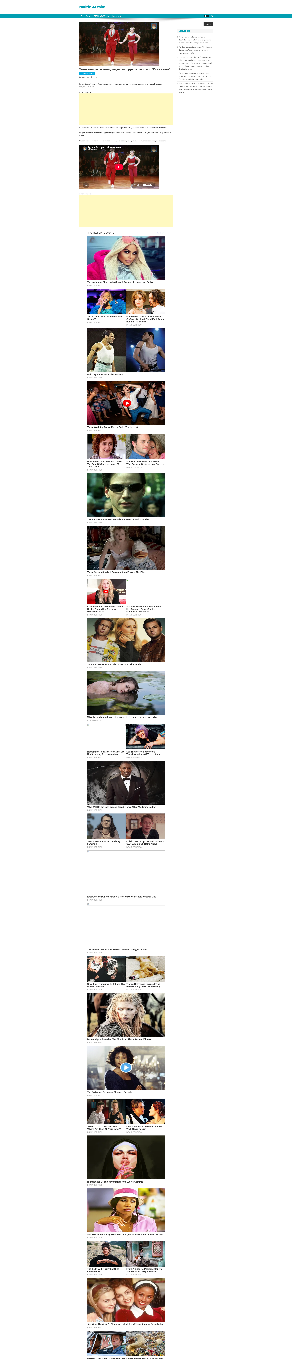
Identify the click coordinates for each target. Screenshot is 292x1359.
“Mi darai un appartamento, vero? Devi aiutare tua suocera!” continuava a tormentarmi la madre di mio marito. (195, 50)
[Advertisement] (126, 109)
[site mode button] (206, 16)
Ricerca (208, 24)
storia (88, 16)
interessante (117, 16)
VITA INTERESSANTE (101, 16)
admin (95, 77)
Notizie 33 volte (92, 7)
